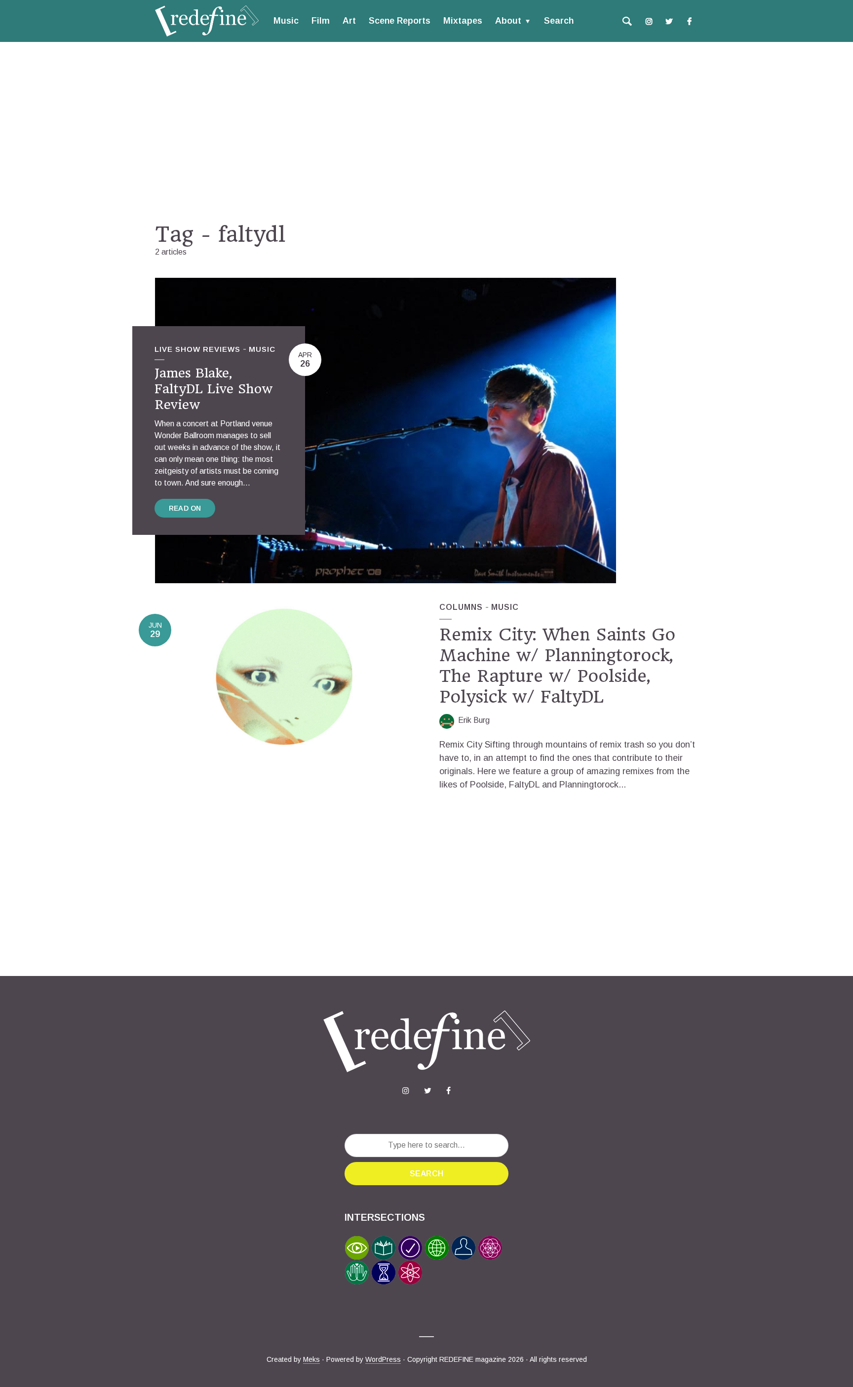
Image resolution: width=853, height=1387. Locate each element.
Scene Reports (399, 21)
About (508, 21)
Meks (311, 1359)
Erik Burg (474, 720)
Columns (461, 607)
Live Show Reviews (197, 349)
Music (286, 21)
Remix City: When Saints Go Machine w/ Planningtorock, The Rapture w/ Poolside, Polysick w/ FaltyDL (557, 666)
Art (349, 21)
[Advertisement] (426, 132)
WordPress (383, 1359)
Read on (185, 508)
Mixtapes (462, 21)
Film (320, 21)
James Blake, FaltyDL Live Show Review (213, 389)
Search (559, 21)
